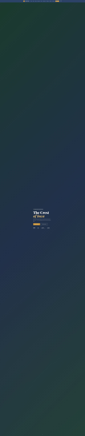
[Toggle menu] (61, 1)
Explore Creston (36, 224)
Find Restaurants (44, 224)
